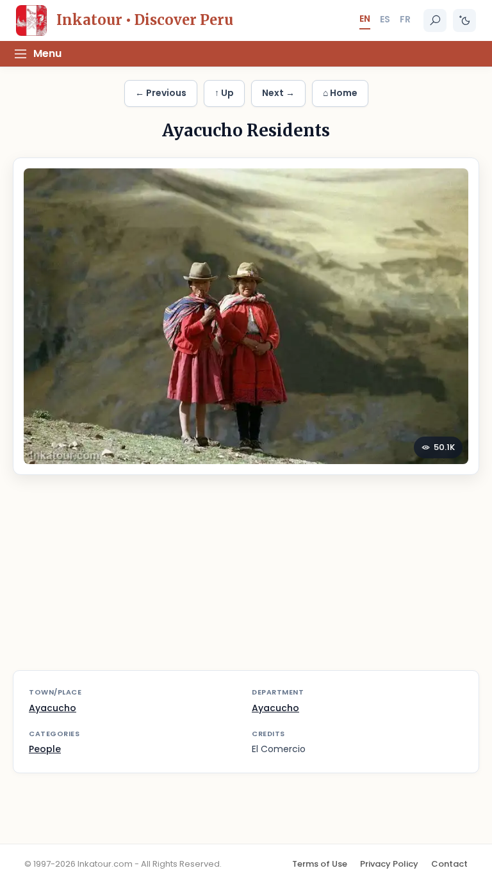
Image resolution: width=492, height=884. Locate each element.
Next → (278, 92)
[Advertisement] (246, 580)
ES (385, 19)
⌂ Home (340, 92)
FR (405, 19)
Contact (449, 864)
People (45, 749)
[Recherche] (435, 20)
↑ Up (224, 92)
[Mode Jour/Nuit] (464, 20)
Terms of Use (319, 864)
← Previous (160, 92)
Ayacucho (52, 708)
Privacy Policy (389, 864)
